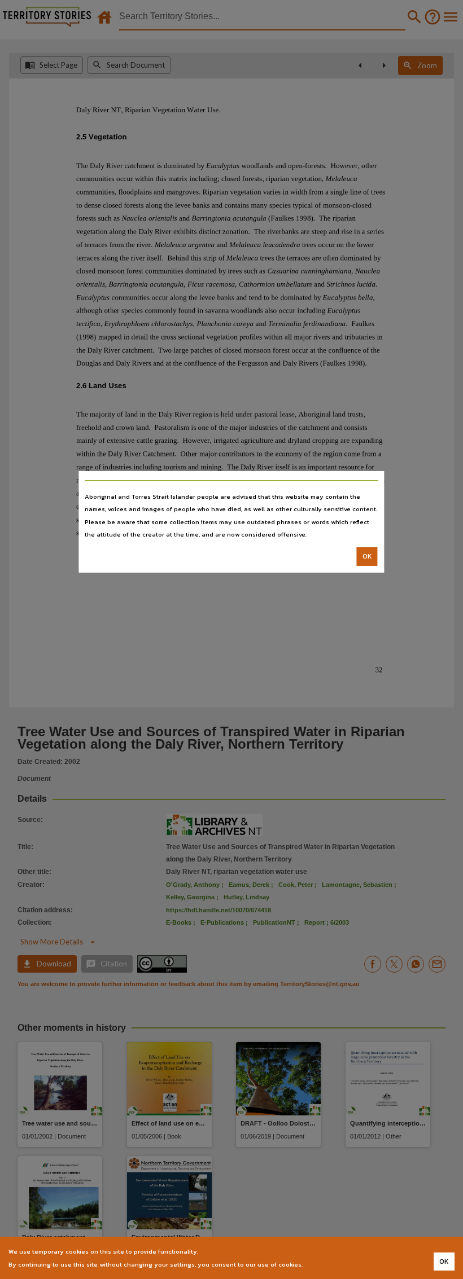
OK (367, 556)
